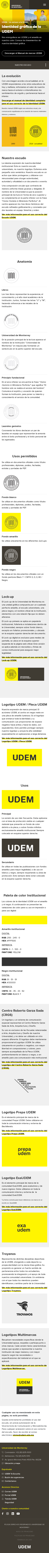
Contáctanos (10, 1481)
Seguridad (9, 1502)
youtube (18, 1514)
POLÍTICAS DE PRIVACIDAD (24, 1536)
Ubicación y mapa (12, 1463)
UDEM (14, 4)
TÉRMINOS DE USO (24, 1540)
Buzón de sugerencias (14, 1477)
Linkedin (13, 1514)
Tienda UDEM (11, 1499)
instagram (7, 1514)
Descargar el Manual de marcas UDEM (23, 53)
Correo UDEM (11, 1492)
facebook (2, 1514)
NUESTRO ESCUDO (23, 65)
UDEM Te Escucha (12, 1474)
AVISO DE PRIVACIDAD (24, 1531)
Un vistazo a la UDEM (18, 22)
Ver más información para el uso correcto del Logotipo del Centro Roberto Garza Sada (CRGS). (24, 1065)
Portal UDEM (10, 1495)
